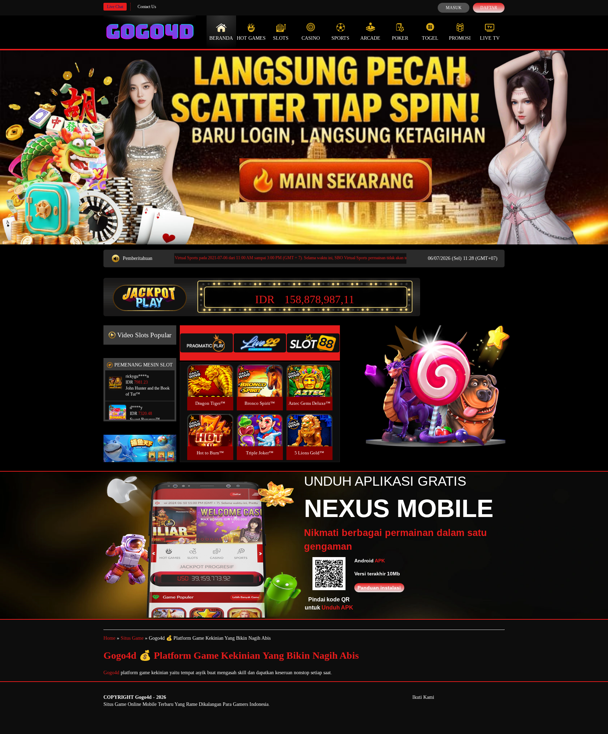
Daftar (488, 7)
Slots (281, 38)
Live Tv (490, 38)
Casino (311, 38)
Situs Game (132, 638)
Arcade (370, 38)
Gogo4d (111, 672)
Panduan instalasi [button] (379, 588)
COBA (210, 372)
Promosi (460, 38)
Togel (430, 38)
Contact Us (147, 6)
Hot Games (251, 38)
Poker (400, 38)
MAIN (210, 388)
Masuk (454, 7)
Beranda (221, 38)
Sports (340, 38)
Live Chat (115, 6)
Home (109, 638)
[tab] (206, 342)
